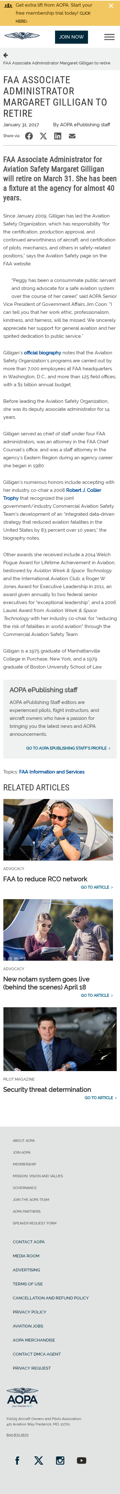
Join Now (71, 37)
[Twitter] (38, 1461)
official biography (42, 353)
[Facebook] (17, 1461)
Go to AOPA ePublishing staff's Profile (66, 748)
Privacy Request (32, 1368)
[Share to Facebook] (29, 136)
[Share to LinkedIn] (58, 136)
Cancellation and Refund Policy (51, 1298)
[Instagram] (60, 1461)
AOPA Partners (27, 1211)
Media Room (26, 1256)
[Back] (6, 55)
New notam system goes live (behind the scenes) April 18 (46, 983)
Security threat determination (47, 1089)
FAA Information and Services (51, 772)
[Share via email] (72, 136)
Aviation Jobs (28, 1326)
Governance (25, 1188)
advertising (26, 1270)
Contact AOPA (29, 1241)
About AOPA (24, 1141)
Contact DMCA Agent (37, 1354)
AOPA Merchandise (34, 1340)
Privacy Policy (29, 1312)
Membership (24, 1164)
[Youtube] (81, 1461)
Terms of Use (28, 1284)
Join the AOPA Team (31, 1200)
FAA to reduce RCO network (45, 879)
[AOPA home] (22, 38)
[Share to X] (43, 136)
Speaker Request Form (35, 1223)
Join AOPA (21, 1152)
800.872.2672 (17, 1435)
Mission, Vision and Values (38, 1176)
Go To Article (95, 887)
